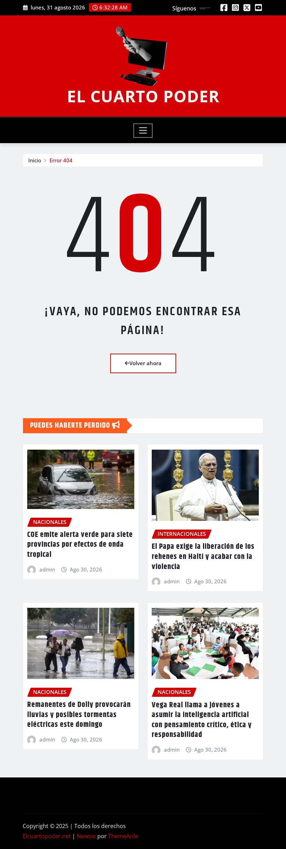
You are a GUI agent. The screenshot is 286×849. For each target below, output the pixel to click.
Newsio (86, 836)
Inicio (34, 160)
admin (47, 569)
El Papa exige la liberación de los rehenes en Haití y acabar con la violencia (203, 557)
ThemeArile (123, 836)
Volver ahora (145, 363)
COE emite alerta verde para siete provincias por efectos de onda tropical (80, 545)
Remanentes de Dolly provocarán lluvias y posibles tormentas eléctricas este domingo (79, 715)
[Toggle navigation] (143, 131)
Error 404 (61, 160)
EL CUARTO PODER (143, 96)
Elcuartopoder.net (47, 836)
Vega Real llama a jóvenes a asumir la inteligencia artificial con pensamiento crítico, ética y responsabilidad (202, 720)
